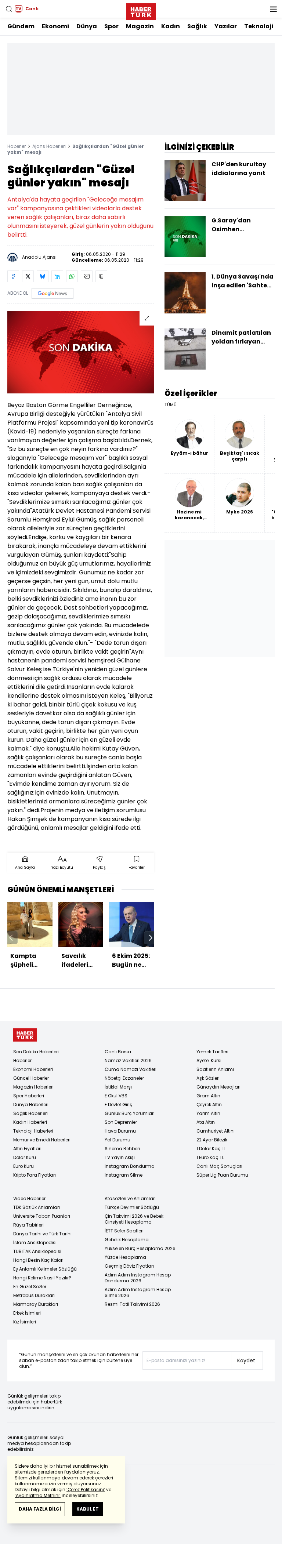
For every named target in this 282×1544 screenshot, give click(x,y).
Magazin (140, 26)
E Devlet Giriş (118, 1104)
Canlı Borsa (118, 1052)
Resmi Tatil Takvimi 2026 (132, 1304)
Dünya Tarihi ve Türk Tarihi (42, 1234)
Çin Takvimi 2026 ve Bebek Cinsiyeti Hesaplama (134, 1219)
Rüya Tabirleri (28, 1225)
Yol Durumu (117, 1140)
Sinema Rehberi (122, 1148)
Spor (111, 26)
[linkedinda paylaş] (57, 276)
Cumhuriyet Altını (215, 1131)
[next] (150, 937)
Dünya (86, 26)
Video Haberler (29, 1198)
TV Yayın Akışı (120, 1157)
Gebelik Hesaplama (127, 1239)
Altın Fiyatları (27, 1148)
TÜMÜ (170, 405)
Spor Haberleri (28, 1096)
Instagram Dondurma (130, 1166)
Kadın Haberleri (30, 1122)
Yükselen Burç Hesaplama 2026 (140, 1248)
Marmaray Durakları (35, 1304)
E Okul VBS (116, 1096)
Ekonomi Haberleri (33, 1069)
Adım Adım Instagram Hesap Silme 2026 (138, 1292)
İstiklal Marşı (118, 1087)
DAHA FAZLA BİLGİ (40, 1509)
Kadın (170, 26)
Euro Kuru (23, 1166)
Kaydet (246, 1360)
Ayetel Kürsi (208, 1060)
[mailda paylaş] (87, 276)
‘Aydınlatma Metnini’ (38, 1495)
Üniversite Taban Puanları (41, 1216)
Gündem (21, 26)
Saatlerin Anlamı (215, 1069)
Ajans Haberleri (49, 146)
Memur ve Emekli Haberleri (41, 1140)
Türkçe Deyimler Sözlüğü (132, 1207)
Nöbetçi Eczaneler (124, 1078)
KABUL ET (87, 1509)
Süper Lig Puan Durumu (222, 1175)
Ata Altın (205, 1122)
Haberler (16, 146)
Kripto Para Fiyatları (34, 1175)
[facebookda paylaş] (13, 276)
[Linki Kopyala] (101, 276)
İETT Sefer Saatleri (124, 1231)
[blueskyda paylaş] (42, 276)
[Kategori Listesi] (273, 9)
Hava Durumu (120, 1131)
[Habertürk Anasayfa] (141, 10)
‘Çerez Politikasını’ (85, 1489)
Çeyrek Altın (209, 1104)
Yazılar (225, 26)
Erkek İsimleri (27, 1313)
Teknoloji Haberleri (33, 1131)
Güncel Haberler (31, 1078)
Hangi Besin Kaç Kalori (38, 1260)
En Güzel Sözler (29, 1286)
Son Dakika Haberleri (36, 1052)
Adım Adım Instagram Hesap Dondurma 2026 (138, 1278)
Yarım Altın (208, 1113)
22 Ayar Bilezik (211, 1140)
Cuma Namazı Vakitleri (130, 1069)
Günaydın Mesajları (218, 1087)
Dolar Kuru (24, 1157)
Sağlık (197, 26)
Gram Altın (208, 1096)
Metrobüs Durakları (34, 1295)
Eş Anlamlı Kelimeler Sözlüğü (45, 1269)
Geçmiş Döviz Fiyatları (129, 1266)
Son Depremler (121, 1122)
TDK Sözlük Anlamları (36, 1207)
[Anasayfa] (25, 1035)
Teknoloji (258, 26)
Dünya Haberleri (30, 1104)
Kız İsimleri (24, 1322)
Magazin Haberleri (33, 1087)
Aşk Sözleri (208, 1078)
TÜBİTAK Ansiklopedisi (37, 1251)
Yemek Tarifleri (212, 1052)
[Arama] (9, 9)
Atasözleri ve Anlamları (130, 1198)
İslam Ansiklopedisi (35, 1242)
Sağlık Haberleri (30, 1113)
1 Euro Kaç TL (210, 1157)
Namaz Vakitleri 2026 (128, 1060)
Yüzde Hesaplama (125, 1257)
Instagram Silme (123, 1175)
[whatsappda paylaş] (72, 276)
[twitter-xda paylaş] (28, 276)
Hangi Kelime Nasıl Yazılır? (42, 1278)
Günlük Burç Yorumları (130, 1113)
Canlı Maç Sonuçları (219, 1166)
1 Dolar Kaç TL (211, 1148)
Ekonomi (55, 26)
